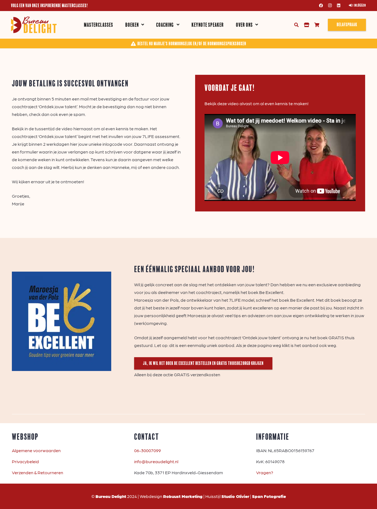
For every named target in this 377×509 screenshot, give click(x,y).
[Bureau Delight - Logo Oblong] (34, 25)
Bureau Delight (110, 496)
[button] (142, 25)
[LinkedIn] (339, 5)
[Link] (306, 24)
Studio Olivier (235, 496)
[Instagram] (330, 5)
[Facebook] (321, 5)
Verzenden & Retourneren (37, 472)
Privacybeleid (25, 461)
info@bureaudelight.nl (156, 461)
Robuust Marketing (183, 496)
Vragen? (264, 472)
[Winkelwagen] (317, 25)
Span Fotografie (269, 496)
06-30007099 (147, 450)
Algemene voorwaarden (36, 450)
